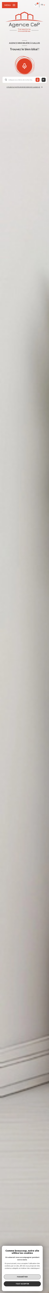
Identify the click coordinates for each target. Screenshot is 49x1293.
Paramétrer (22, 1277)
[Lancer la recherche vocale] (24, 65)
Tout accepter (22, 1284)
